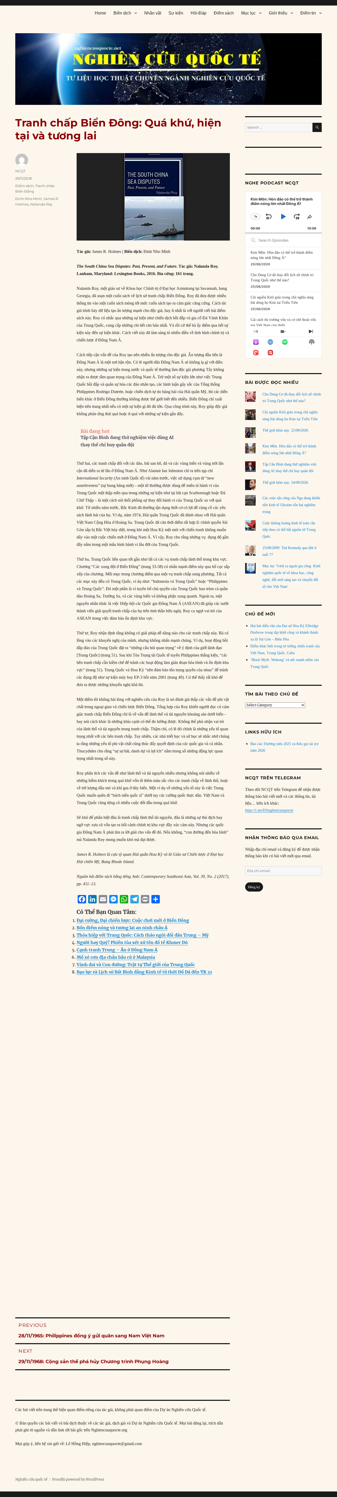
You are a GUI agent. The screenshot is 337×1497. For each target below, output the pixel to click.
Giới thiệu (278, 13)
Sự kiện (175, 13)
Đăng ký (254, 887)
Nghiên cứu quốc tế (31, 1479)
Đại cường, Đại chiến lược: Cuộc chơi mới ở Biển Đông (133, 920)
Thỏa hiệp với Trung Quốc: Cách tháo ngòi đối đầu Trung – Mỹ (143, 935)
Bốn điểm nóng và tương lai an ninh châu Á (122, 927)
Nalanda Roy (41, 204)
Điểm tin (308, 13)
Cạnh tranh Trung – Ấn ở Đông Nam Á (117, 949)
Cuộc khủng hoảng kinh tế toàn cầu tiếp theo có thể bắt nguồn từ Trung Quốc (289, 530)
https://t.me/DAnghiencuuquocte (269, 810)
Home (100, 13)
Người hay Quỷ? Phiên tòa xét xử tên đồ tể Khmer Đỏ (132, 942)
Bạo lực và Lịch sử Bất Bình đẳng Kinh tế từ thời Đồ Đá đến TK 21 (144, 972)
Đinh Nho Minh (28, 199)
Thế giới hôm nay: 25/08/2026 (285, 430)
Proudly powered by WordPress (78, 1479)
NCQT (20, 171)
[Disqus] (122, 1086)
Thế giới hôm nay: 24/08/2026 (285, 483)
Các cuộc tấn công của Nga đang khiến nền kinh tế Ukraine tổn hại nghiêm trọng (291, 505)
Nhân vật (152, 13)
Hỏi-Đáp (198, 13)
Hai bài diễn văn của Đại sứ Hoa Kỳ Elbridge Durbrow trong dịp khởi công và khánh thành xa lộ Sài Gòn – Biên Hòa (284, 633)
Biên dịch (122, 13)
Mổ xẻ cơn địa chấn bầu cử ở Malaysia (116, 957)
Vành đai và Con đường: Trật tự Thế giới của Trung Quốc (136, 964)
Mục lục (248, 13)
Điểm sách (224, 13)
